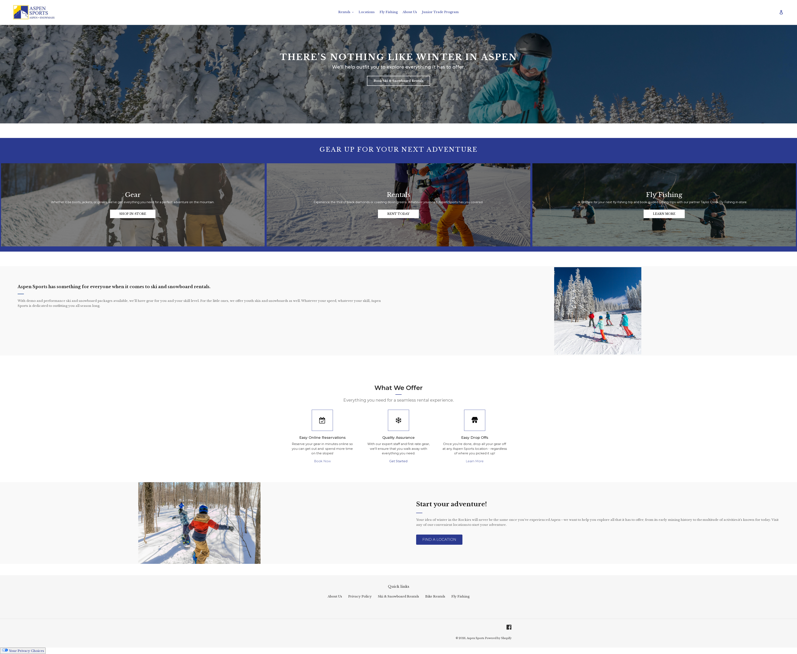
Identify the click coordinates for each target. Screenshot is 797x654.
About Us (335, 596)
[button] (398, 81)
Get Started (398, 461)
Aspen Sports (475, 638)
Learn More (475, 461)
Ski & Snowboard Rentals (398, 596)
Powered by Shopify (498, 638)
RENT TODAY (398, 214)
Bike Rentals (435, 596)
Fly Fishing (460, 596)
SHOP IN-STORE (132, 214)
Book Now (322, 461)
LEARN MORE (664, 214)
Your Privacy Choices (26, 651)
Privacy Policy (360, 596)
